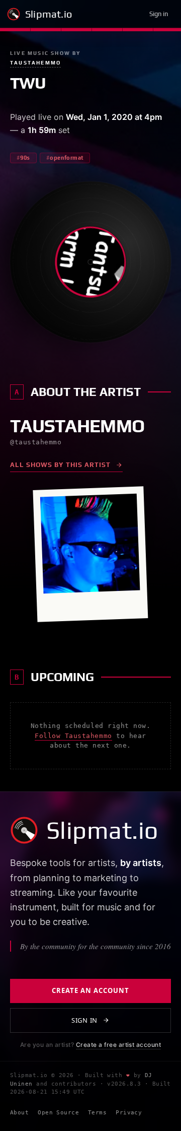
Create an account (91, 990)
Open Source (58, 1112)
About (19, 1112)
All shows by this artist (60, 465)
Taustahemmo (35, 62)
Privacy (129, 1112)
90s (25, 158)
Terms (97, 1112)
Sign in (158, 14)
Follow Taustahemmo (73, 736)
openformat (66, 158)
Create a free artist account (118, 1044)
